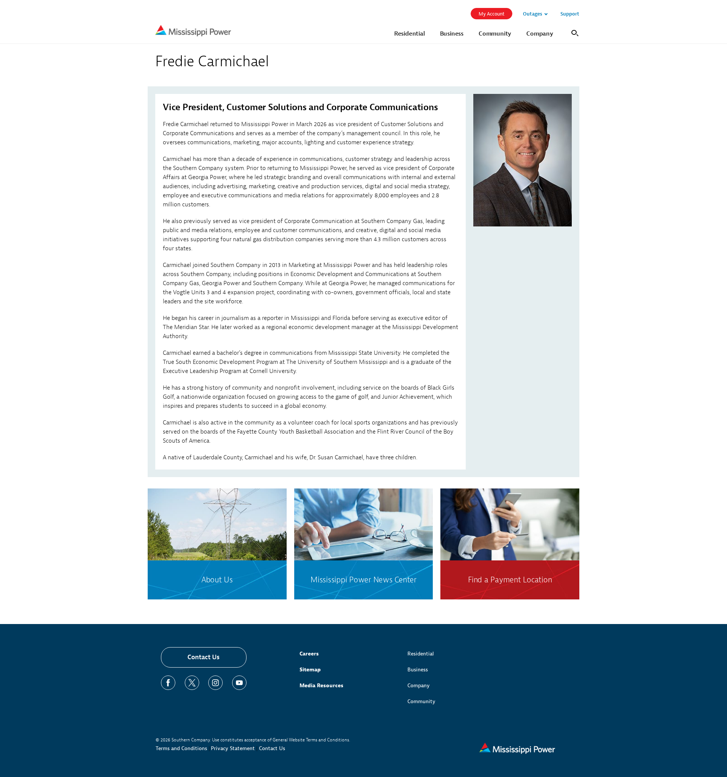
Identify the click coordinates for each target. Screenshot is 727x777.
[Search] (573, 32)
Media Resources (321, 685)
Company (418, 685)
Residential (420, 654)
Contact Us (203, 657)
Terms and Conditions (181, 748)
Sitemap (310, 669)
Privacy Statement (233, 748)
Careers (309, 654)
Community (421, 701)
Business (417, 669)
